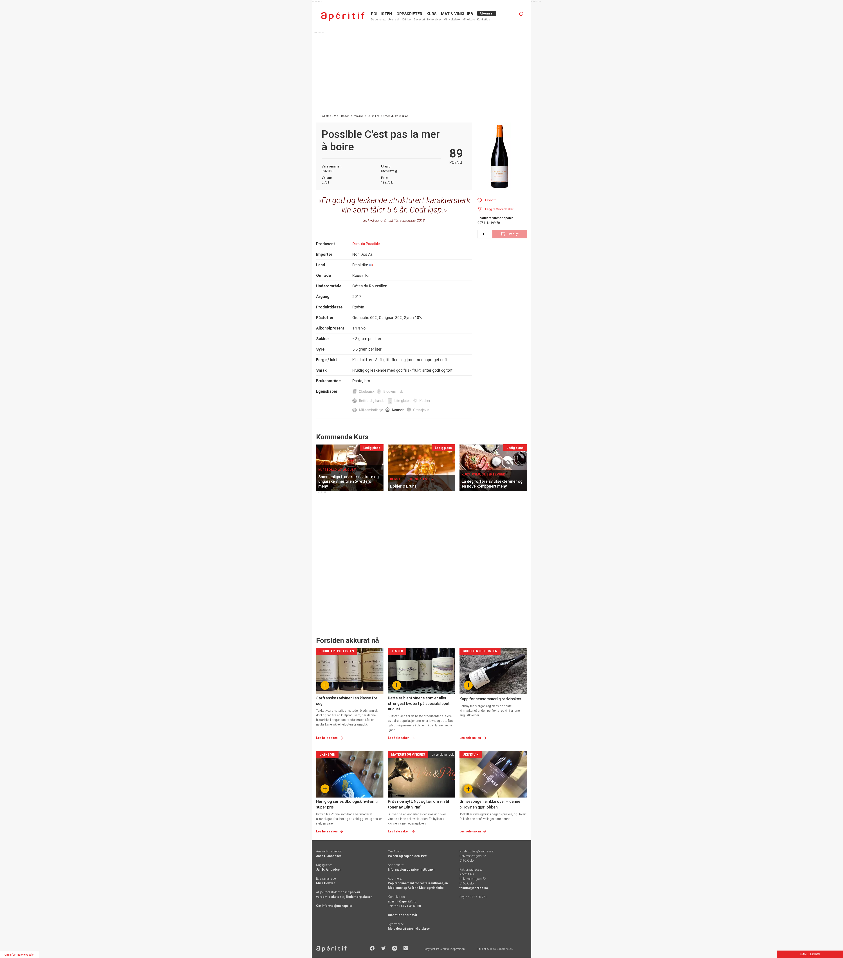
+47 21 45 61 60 (410, 906)
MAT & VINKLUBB (457, 13)
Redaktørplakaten (359, 897)
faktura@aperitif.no (473, 888)
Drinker (406, 19)
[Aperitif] (342, 16)
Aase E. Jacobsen (329, 856)
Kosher (424, 401)
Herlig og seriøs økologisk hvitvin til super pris (347, 804)
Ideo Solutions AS (501, 949)
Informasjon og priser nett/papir (411, 869)
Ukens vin (394, 19)
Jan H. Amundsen (328, 869)
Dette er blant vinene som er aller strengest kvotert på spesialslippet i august (419, 703)
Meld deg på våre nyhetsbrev (409, 928)
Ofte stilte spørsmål (402, 915)
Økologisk (367, 391)
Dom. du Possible (366, 244)
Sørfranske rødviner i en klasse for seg (346, 701)
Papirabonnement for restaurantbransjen (418, 883)
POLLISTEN (381, 13)
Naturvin (398, 410)
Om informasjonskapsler (334, 906)
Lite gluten (402, 401)
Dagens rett (378, 19)
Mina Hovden (325, 883)
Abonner (487, 13)
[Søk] (521, 14)
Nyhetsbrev (434, 19)
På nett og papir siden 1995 (407, 856)
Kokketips (483, 19)
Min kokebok (452, 19)
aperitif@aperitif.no (402, 901)
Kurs (432, 13)
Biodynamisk (393, 391)
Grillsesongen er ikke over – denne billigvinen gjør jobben (489, 804)
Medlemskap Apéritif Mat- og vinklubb (415, 888)
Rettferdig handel (372, 401)
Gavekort (419, 19)
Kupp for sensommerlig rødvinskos (490, 699)
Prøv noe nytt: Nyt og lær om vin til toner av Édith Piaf (418, 804)
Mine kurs (469, 19)
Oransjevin (421, 410)
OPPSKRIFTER (409, 13)
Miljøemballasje (371, 410)
